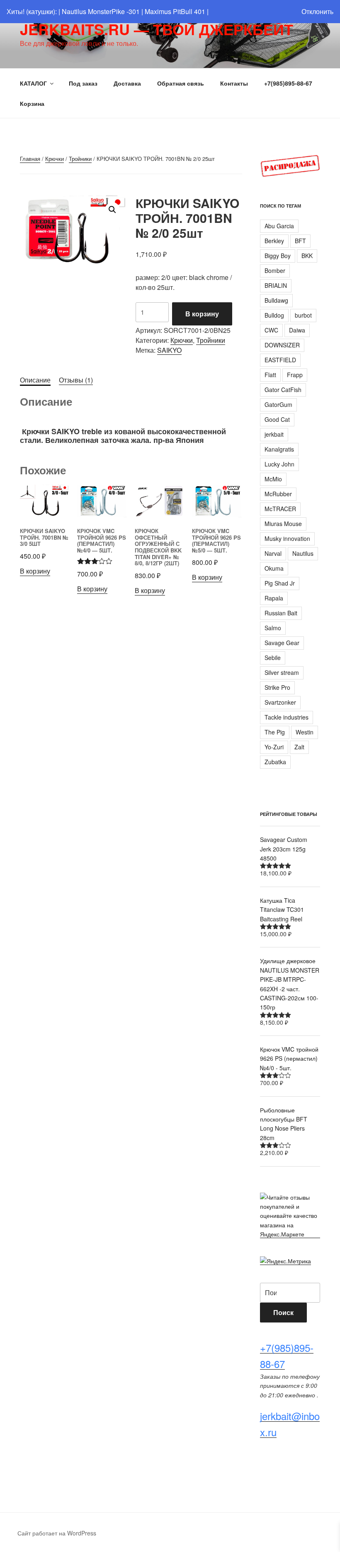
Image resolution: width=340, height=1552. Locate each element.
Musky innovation (287, 538)
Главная (30, 159)
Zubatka (275, 762)
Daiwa (297, 330)
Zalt (299, 747)
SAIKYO (169, 350)
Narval (273, 553)
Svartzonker (280, 702)
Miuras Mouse (283, 523)
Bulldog (274, 315)
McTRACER (280, 509)
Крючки (54, 159)
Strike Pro (277, 687)
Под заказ (83, 83)
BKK (307, 255)
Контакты (234, 83)
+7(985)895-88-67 (288, 83)
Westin (304, 732)
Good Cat (277, 419)
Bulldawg (276, 300)
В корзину (202, 313)
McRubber (278, 494)
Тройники (80, 159)
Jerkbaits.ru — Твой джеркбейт (156, 29)
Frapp (295, 375)
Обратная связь (180, 83)
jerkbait (274, 434)
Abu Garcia (279, 226)
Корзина (32, 103)
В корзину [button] (35, 571)
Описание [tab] (35, 380)
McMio (273, 479)
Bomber (275, 270)
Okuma (274, 568)
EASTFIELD (280, 360)
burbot (303, 315)
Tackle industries (286, 717)
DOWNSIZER (282, 345)
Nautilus (302, 553)
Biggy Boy (278, 255)
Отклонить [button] (317, 11)
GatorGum (278, 404)
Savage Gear (282, 642)
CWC (271, 330)
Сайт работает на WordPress (56, 1533)
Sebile (273, 657)
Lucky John (279, 464)
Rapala (274, 598)
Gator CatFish (283, 389)
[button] (112, 209)
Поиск (283, 1312)
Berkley (274, 241)
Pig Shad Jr (280, 583)
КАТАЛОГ (33, 83)
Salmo (273, 628)
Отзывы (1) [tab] (76, 380)
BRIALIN (276, 285)
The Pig (275, 732)
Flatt (270, 375)
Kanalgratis (279, 449)
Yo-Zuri (274, 747)
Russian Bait (281, 613)
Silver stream (282, 672)
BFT (300, 241)
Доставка (127, 83)
